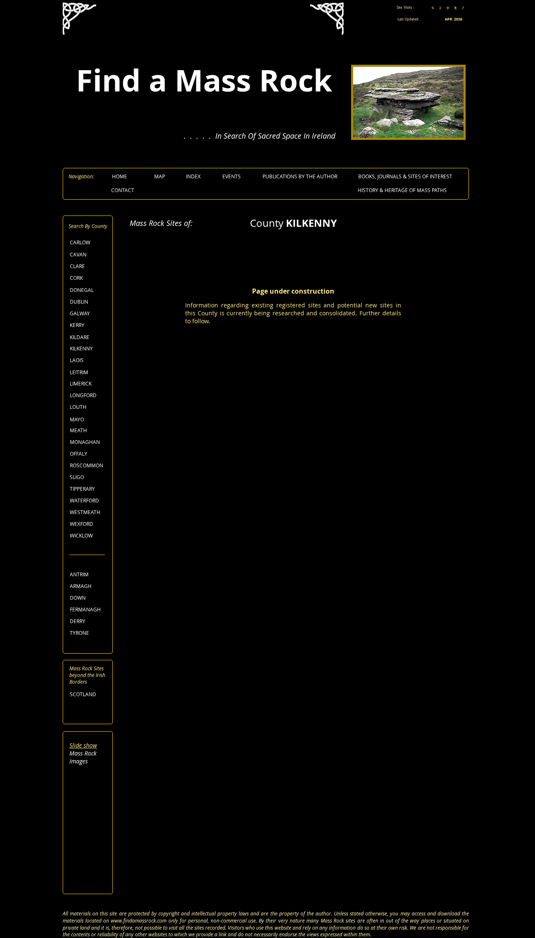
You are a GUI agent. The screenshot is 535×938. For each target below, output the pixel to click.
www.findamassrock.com (138, 920)
